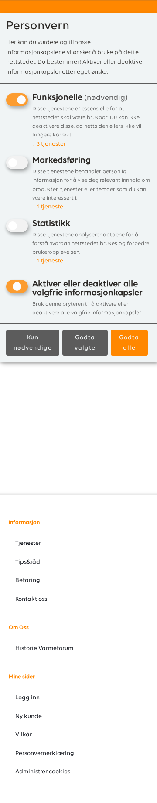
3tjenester (49, 144)
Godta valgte (85, 342)
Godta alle (129, 342)
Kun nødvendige (33, 342)
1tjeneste (47, 207)
